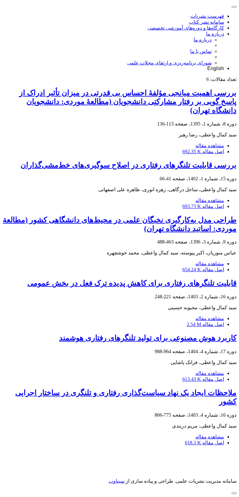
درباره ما (215, 33)
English (215, 68)
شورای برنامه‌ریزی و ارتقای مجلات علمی (169, 62)
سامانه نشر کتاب (206, 22)
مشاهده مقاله (209, 145)
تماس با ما (201, 51)
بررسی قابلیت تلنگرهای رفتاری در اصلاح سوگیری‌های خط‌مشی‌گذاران (129, 165)
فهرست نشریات (207, 16)
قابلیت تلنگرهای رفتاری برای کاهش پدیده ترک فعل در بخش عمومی (132, 283)
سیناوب (116, 481)
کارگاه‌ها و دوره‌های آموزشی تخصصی (186, 28)
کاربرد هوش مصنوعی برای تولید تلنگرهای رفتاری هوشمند (148, 338)
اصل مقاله (203, 151)
